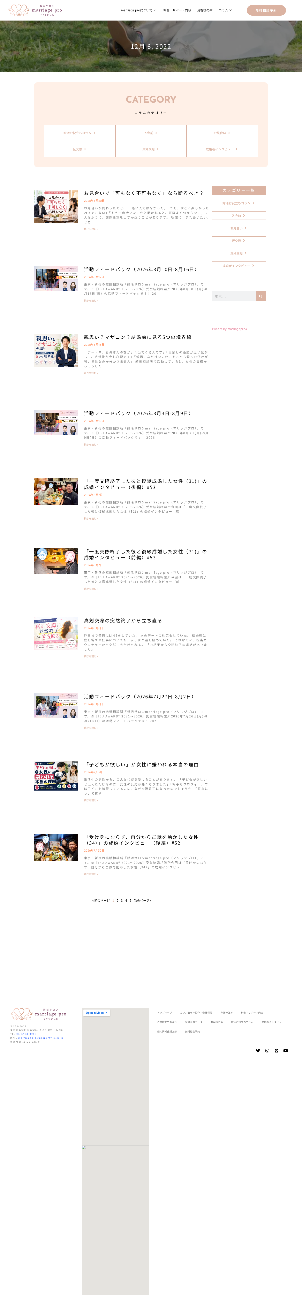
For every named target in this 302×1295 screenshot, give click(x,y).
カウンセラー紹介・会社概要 (196, 1012)
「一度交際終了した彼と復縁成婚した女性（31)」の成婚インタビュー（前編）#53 (145, 554)
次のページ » (142, 900)
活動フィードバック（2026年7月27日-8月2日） (140, 696)
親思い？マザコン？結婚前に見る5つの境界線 (138, 337)
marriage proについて (136, 10)
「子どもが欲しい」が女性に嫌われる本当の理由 (141, 764)
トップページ (164, 1012)
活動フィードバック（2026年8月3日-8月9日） (139, 413)
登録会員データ (193, 1022)
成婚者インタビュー (273, 1022)
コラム (223, 10)
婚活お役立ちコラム (242, 1022)
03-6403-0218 (26, 1033)
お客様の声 (205, 10)
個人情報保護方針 (167, 1031)
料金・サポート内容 (177, 10)
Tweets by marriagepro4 (229, 329)
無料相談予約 (192, 1031)
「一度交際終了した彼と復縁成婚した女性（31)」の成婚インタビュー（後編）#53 (145, 484)
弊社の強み (226, 1012)
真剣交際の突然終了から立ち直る (123, 620)
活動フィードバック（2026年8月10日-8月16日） (142, 269)
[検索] (261, 296)
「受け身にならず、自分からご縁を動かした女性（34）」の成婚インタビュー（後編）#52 (141, 839)
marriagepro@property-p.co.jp (41, 1037)
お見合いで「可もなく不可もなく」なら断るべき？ (144, 193)
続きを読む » (91, 228)
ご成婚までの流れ (167, 1022)
